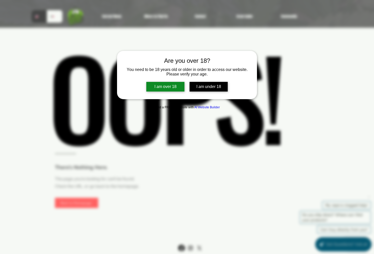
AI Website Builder (207, 107)
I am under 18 (208, 86)
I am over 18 (165, 86)
